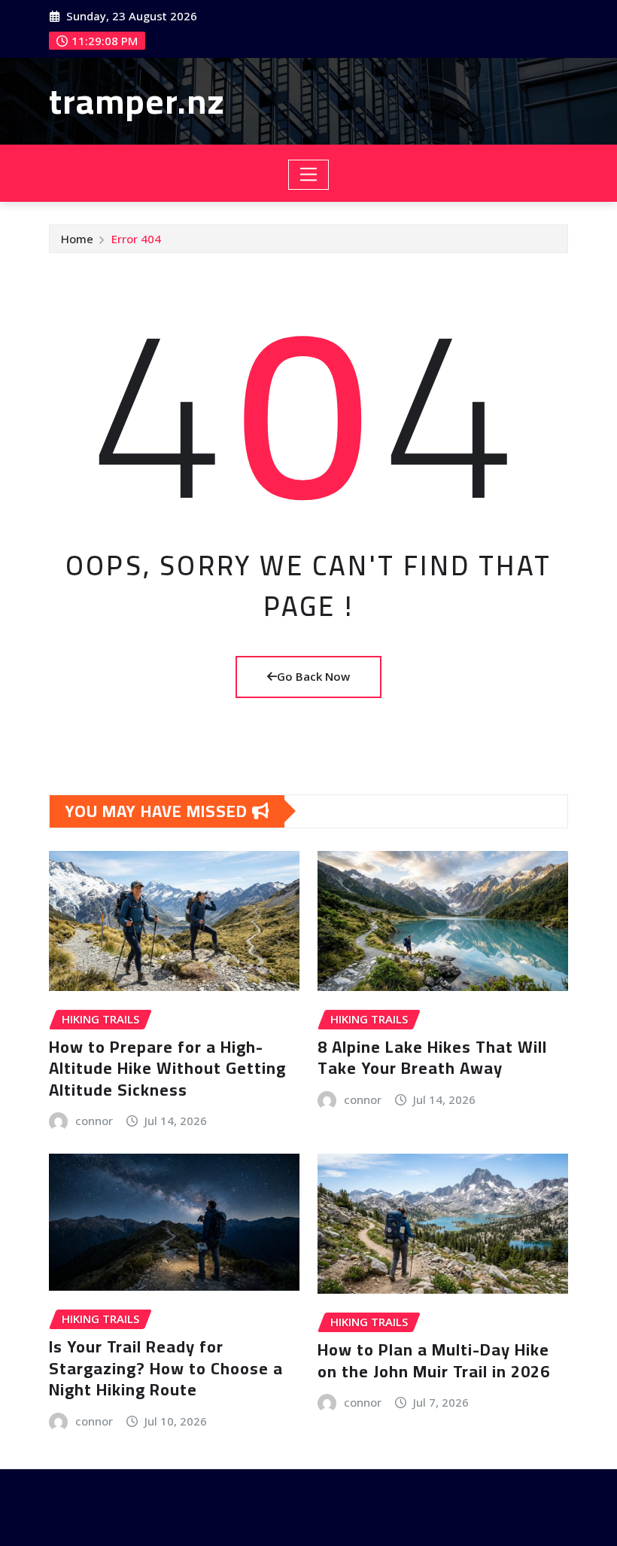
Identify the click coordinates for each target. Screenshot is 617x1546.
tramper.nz (137, 101)
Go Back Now (313, 676)
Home (77, 238)
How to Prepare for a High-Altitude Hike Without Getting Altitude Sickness (167, 1068)
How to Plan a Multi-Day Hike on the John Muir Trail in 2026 (434, 1360)
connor (94, 1120)
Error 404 (136, 238)
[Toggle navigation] (309, 175)
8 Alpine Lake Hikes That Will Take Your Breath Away (432, 1057)
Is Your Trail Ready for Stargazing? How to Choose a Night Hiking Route (166, 1368)
